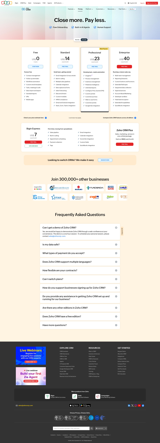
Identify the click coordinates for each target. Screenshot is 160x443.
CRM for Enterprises (94, 376)
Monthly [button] (77, 39)
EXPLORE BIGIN (33, 146)
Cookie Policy (77, 436)
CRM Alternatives (64, 354)
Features (70, 9)
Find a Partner (92, 361)
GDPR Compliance (85, 436)
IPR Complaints (73, 434)
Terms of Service (90, 434)
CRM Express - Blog (94, 374)
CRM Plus (23, 3)
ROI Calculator (122, 374)
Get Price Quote (122, 369)
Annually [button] (84, 39)
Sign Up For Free (152, 3)
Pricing (80, 9)
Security (59, 434)
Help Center (92, 356)
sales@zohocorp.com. (57, 236)
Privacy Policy (99, 434)
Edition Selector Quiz (123, 361)
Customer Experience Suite (67, 366)
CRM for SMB (63, 359)
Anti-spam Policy (81, 434)
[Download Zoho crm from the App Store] (74, 405)
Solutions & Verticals (94, 354)
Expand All (122, 231)
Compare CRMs (122, 359)
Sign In (142, 3)
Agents (50, 3)
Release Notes (92, 366)
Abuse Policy (93, 436)
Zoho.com (6, 3)
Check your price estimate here (34, 118)
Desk (29, 3)
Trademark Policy (68, 436)
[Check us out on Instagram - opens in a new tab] (135, 405)
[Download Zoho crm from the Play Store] (85, 405)
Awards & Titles (122, 366)
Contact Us (53, 434)
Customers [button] (99, 9)
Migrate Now (105, 160)
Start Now (35, 66)
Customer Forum (93, 364)
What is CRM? (92, 351)
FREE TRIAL (65, 66)
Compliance (65, 434)
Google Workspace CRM (66, 369)
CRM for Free (63, 356)
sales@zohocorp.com (25, 405)
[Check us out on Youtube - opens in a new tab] (139, 405)
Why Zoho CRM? (122, 354)
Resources (111, 9)
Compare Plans (122, 364)
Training (91, 371)
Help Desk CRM (64, 374)
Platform (89, 9)
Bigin (16, 3)
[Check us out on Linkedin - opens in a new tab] (129, 405)
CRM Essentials (64, 351)
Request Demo (122, 351)
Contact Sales (121, 371)
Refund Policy (106, 434)
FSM (44, 3)
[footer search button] (92, 428)
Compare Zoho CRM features (118, 118)
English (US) (133, 3)
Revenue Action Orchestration (68, 376)
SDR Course (92, 369)
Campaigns (37, 3)
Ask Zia (132, 9)
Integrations (121, 356)
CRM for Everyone (93, 359)
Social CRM (63, 371)
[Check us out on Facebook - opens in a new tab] (143, 405)
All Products (58, 3)
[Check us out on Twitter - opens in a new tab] (132, 405)
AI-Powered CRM (64, 364)
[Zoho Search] (125, 3)
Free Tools (122, 9)
